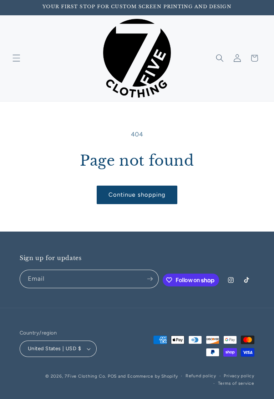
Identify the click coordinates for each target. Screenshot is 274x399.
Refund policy (201, 375)
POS (112, 376)
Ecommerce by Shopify (152, 376)
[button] (16, 58)
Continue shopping (137, 194)
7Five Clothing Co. (85, 376)
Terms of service (236, 383)
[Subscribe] (149, 279)
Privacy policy (239, 375)
